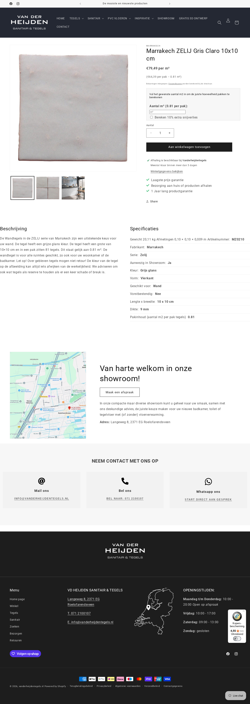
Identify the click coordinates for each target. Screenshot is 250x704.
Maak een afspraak (120, 392)
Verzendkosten (175, 84)
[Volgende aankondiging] (169, 3)
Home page (17, 599)
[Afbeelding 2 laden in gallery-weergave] (48, 188)
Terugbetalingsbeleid (81, 686)
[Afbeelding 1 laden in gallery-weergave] (22, 188)
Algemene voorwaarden (128, 686)
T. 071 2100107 (79, 613)
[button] (76, 18)
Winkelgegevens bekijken (167, 171)
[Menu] (243, 612)
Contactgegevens (173, 686)
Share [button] (154, 201)
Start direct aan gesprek (208, 499)
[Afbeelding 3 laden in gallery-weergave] (73, 188)
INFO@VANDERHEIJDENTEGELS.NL (41, 498)
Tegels (14, 612)
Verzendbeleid (152, 686)
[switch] (237, 638)
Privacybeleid (104, 686)
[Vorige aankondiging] (80, 3)
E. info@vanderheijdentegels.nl (90, 622)
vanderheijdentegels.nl (31, 686)
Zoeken (14, 626)
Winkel (14, 606)
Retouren (16, 640)
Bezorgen (16, 633)
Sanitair (15, 619)
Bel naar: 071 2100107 (125, 498)
